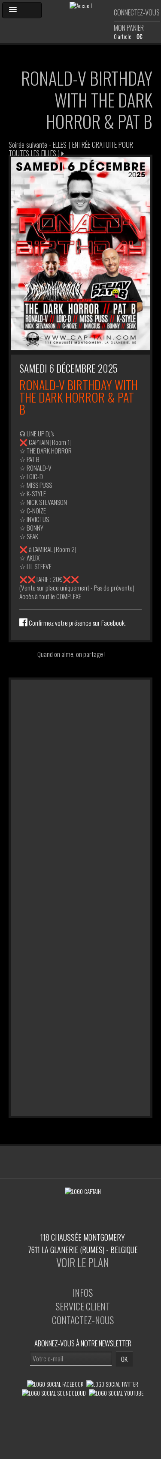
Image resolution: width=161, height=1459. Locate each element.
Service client (82, 1306)
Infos (83, 1292)
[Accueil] (81, 4)
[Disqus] (80, 787)
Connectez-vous (137, 12)
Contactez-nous (83, 1320)
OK (124, 1359)
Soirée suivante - (71, 148)
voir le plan (82, 1262)
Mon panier (129, 28)
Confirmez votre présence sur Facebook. (76, 623)
